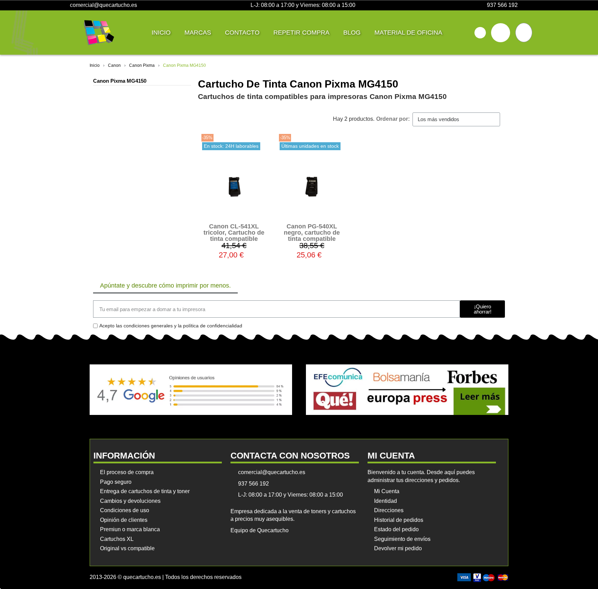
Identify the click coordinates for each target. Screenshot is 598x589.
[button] (480, 32)
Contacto (242, 32)
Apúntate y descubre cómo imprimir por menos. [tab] (165, 285)
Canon (114, 65)
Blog (352, 32)
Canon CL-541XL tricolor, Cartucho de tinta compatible (233, 232)
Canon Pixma (142, 65)
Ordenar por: (393, 119)
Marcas (197, 32)
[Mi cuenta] (500, 32)
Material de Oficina (408, 32)
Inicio (161, 32)
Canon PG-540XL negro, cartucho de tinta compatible (312, 232)
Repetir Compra (301, 32)
